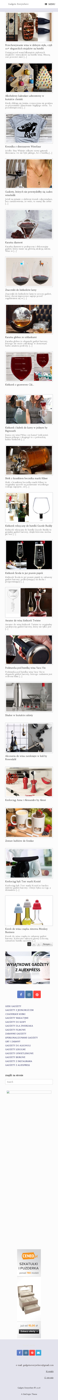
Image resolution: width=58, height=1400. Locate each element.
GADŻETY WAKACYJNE (16, 1018)
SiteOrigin (27, 1394)
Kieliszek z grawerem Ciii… (19, 384)
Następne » (47, 944)
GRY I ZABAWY (12, 1041)
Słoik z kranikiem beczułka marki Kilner (26, 478)
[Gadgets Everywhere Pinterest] (37, 994)
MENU (51, 4)
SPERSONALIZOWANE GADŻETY (21, 1037)
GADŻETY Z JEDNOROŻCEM (19, 1010)
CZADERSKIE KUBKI (15, 1014)
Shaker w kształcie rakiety (19, 715)
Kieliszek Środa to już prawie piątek (24, 573)
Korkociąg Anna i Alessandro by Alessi (25, 800)
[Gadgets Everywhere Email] (38, 1353)
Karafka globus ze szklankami (21, 337)
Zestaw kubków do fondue (19, 840)
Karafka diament (14, 242)
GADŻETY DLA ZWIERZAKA (19, 1026)
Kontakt (50, 1371)
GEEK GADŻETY (13, 1006)
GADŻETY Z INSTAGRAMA (18, 1061)
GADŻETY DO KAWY (15, 1022)
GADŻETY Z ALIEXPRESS (17, 1065)
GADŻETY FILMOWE (15, 1030)
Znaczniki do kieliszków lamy (20, 290)
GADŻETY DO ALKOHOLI (18, 1045)
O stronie (49, 1377)
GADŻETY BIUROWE (15, 1057)
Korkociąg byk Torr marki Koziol (22, 881)
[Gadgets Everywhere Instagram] (29, 994)
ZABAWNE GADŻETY (15, 1033)
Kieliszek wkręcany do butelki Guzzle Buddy (28, 525)
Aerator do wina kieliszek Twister (23, 620)
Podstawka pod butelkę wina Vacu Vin (25, 667)
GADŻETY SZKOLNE (15, 1049)
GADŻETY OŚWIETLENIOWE (19, 1053)
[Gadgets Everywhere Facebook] (21, 994)
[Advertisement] (29, 1214)
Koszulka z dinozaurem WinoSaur (23, 146)
